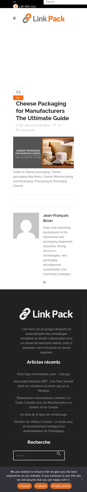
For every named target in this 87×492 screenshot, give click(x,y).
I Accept (24, 486)
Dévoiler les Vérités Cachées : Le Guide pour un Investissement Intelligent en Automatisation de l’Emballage (43, 426)
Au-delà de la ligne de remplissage (43, 414)
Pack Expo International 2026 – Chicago (43, 374)
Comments (27, 130)
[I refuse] (82, 479)
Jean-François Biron (37, 125)
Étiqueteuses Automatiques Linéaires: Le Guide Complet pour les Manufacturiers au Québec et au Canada (43, 402)
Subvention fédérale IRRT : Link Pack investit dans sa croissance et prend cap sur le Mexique (43, 386)
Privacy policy (61, 486)
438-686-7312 (27, 6)
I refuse (41, 486)
